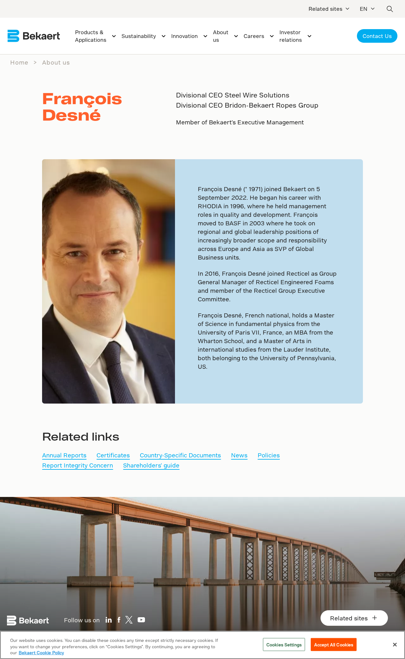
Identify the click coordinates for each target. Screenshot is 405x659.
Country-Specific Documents (180, 455)
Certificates (113, 455)
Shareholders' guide (151, 465)
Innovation (184, 36)
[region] (202, 645)
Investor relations (290, 36)
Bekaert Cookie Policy (41, 652)
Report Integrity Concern (77, 465)
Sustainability (139, 36)
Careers (254, 36)
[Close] (395, 644)
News (239, 455)
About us (220, 36)
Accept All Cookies (333, 644)
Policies (269, 455)
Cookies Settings (284, 644)
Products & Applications (90, 36)
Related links (80, 436)
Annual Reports (64, 455)
